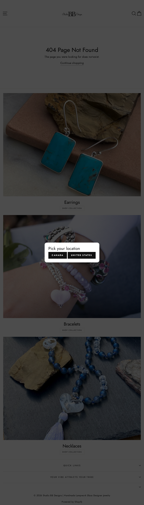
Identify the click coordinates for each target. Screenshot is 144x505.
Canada (57, 255)
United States (81, 255)
